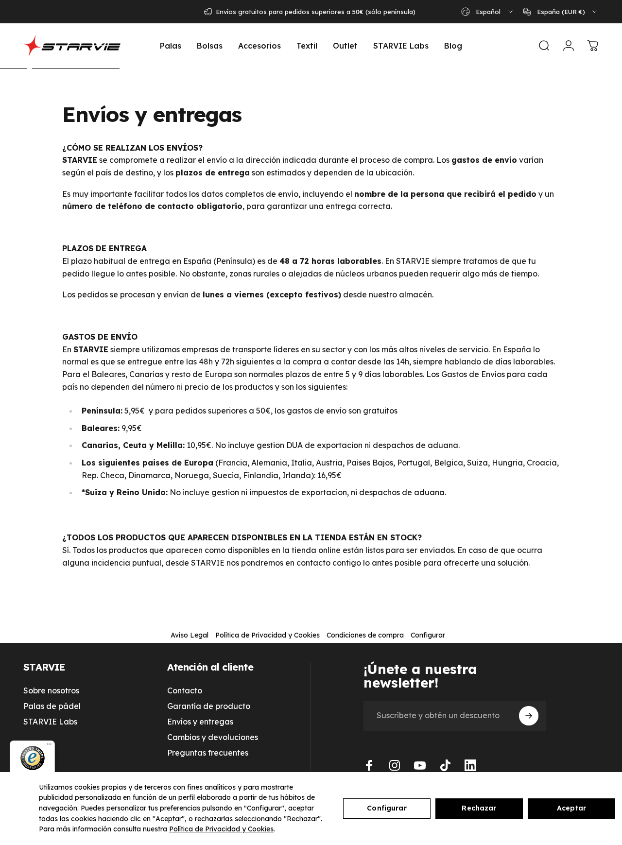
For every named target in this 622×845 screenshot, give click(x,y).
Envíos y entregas (200, 721)
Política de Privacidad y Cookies (221, 829)
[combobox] (487, 11)
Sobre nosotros (51, 690)
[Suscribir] (528, 715)
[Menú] (49, 746)
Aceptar (571, 808)
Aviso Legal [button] (189, 635)
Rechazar (479, 808)
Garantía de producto (208, 706)
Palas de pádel (52, 706)
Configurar (386, 808)
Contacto (184, 690)
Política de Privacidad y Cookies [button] (267, 635)
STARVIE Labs (50, 721)
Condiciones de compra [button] (365, 635)
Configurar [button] (428, 635)
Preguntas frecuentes (207, 753)
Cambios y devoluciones (212, 737)
